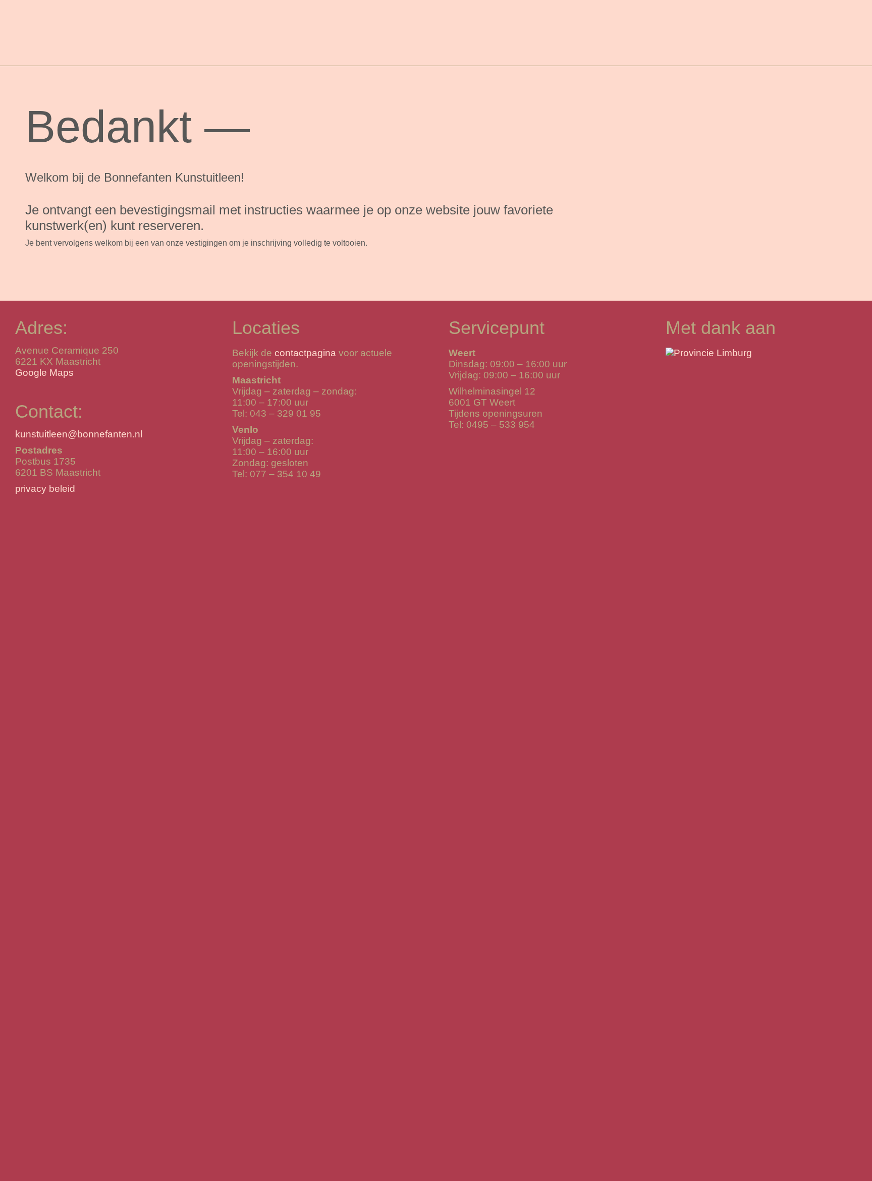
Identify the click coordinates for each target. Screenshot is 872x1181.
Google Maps (44, 372)
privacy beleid (45, 488)
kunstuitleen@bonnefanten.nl (78, 434)
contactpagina (305, 353)
